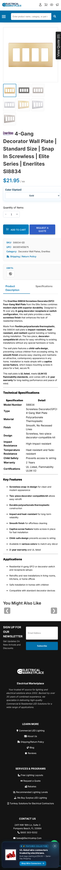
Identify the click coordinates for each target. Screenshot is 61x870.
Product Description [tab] (12, 288)
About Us (32, 736)
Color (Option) (13, 189)
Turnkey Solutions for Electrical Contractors (31, 803)
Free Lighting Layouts (31, 775)
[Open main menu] (4, 16)
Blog (31, 747)
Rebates (31, 786)
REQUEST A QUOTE (42, 229)
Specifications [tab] (44, 286)
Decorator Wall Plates (29, 251)
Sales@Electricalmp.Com (28, 838)
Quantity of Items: (13, 207)
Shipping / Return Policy (23, 256)
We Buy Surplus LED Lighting (32, 797)
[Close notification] (55, 846)
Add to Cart (18, 229)
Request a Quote (32, 780)
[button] (40, 5)
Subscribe (42, 646)
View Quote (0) (58, 45)
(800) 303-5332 (28, 832)
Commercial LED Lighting (31, 730)
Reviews (31, 753)
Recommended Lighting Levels (31, 792)
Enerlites (45, 251)
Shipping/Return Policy (32, 741)
